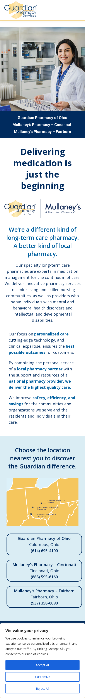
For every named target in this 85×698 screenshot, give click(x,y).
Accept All (42, 665)
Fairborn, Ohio (44, 597)
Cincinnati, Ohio (44, 570)
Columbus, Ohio (44, 544)
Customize (42, 677)
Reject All (42, 688)
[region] (42, 660)
